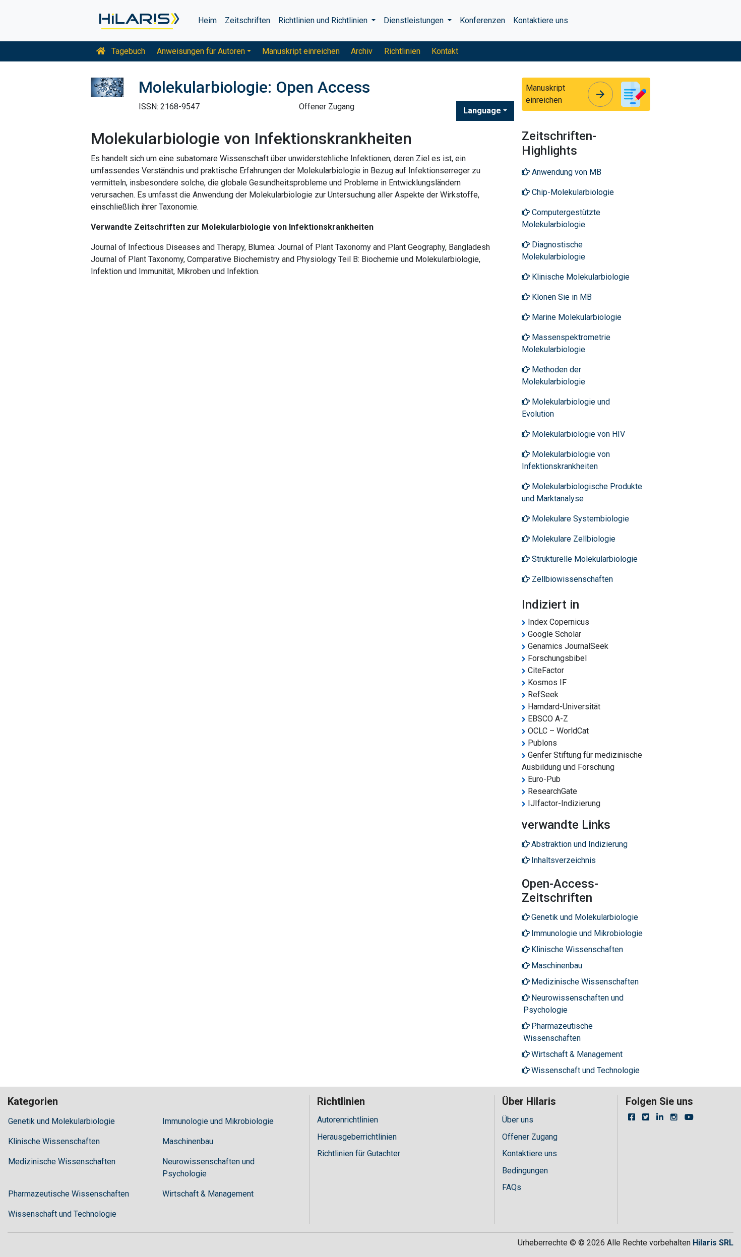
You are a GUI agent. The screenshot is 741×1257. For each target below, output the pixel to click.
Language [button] (482, 110)
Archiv (362, 51)
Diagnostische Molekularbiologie (553, 250)
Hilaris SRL (713, 1242)
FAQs (511, 1187)
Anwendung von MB (565, 172)
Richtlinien (402, 51)
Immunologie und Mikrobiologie (218, 1121)
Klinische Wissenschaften (54, 1141)
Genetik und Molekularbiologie (61, 1121)
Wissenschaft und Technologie (62, 1214)
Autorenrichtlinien (347, 1119)
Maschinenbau (187, 1141)
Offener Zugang (530, 1137)
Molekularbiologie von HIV (577, 434)
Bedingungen (525, 1170)
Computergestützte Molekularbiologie (561, 218)
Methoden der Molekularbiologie (553, 375)
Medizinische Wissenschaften (61, 1161)
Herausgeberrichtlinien (357, 1137)
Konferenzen (482, 20)
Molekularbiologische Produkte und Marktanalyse (582, 492)
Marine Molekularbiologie (576, 317)
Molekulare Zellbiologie (572, 539)
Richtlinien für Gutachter (358, 1153)
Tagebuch (127, 51)
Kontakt (444, 51)
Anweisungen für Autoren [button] (201, 51)
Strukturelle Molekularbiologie (584, 559)
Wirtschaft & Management (208, 1194)
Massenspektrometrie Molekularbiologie (566, 343)
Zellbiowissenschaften (571, 579)
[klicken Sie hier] (138, 20)
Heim (207, 20)
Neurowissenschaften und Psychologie (208, 1167)
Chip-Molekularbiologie (572, 192)
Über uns (517, 1119)
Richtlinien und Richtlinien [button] (323, 20)
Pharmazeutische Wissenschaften (68, 1194)
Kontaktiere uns (540, 20)
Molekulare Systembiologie (579, 518)
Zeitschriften (247, 20)
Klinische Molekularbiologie (580, 277)
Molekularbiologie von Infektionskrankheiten (566, 460)
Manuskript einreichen (301, 51)
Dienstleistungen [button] (415, 20)
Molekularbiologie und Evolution (566, 408)
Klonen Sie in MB (561, 297)
